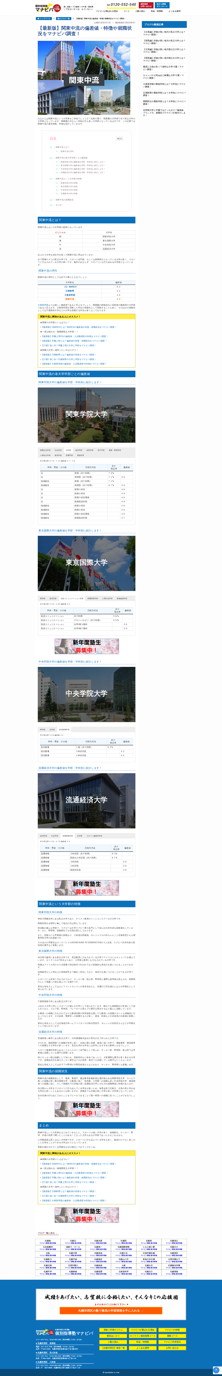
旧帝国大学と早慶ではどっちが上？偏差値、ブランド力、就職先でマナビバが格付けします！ (164, 113)
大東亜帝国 (69, 295)
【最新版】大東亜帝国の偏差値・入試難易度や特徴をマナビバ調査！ (74, 364)
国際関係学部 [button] (92, 598)
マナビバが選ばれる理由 (107, 11)
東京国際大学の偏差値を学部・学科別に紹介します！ (83, 165)
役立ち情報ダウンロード (162, 5)
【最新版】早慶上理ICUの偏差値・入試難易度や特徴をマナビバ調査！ (74, 336)
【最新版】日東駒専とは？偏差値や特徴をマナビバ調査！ (68, 354)
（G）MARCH (69, 287)
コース (127, 11)
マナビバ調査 (44, 1243)
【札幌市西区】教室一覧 (113, 1348)
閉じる (120, 138)
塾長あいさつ (113, 1336)
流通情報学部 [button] (67, 836)
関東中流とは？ (63, 147)
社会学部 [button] (58, 450)
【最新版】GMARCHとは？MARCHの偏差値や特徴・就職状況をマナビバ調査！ (79, 327)
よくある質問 (175, 11)
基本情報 (53, 1243)
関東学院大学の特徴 (69, 183)
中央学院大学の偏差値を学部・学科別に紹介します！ (83, 169)
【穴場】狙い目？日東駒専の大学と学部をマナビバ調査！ (68, 359)
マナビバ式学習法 (172, 1342)
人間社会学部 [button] (107, 598)
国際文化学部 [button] (45, 450)
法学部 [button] (68, 450)
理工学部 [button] (101, 450)
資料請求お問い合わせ (146, 5)
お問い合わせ (172, 1348)
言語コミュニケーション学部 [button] (72, 598)
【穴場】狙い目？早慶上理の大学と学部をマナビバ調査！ (68, 345)
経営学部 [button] (90, 450)
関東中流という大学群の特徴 (69, 179)
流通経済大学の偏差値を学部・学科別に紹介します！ (83, 172)
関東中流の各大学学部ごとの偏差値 (72, 158)
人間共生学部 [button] (45, 455)
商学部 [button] (42, 598)
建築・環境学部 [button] (115, 450)
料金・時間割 (157, 11)
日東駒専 (70, 291)
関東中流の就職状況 (65, 200)
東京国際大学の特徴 (69, 186)
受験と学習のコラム (113, 1330)
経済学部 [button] (78, 450)
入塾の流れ (140, 11)
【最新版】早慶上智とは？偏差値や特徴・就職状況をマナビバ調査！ (74, 341)
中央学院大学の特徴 (69, 190)
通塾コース (172, 1336)
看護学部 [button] (80, 455)
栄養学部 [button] (69, 455)
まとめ (59, 205)
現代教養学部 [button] (64, 730)
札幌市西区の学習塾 (74, 1332)
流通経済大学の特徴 (69, 193)
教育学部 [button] (58, 455)
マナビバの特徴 (172, 1330)
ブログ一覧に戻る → (47, 1233)
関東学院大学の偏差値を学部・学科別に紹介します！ (83, 162)
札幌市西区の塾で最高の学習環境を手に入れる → (111, 1310)
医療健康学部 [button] (122, 598)
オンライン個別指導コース (142, 1336)
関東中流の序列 (67, 151)
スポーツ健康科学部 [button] (94, 836)
